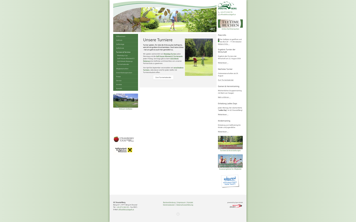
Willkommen (120, 36)
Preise (118, 76)
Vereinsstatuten (169, 205)
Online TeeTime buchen (230, 29)
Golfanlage (120, 44)
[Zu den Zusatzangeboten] (230, 161)
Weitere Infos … (224, 44)
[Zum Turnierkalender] (230, 142)
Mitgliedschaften (122, 69)
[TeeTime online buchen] (230, 23)
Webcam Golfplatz (125, 109)
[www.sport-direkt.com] (236, 206)
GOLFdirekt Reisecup (124, 61)
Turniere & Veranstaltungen (230, 150)
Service (118, 80)
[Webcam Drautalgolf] (125, 101)
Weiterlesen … (223, 63)
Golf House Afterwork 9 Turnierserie (169, 56)
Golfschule (120, 48)
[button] (178, 214)
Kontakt (119, 88)
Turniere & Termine (123, 52)
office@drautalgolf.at (228, 14)
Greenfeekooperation (124, 73)
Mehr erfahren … (224, 97)
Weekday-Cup (122, 55)
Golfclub (119, 40)
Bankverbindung (169, 202)
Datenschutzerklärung (184, 205)
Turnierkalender (123, 64)
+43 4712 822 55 (226, 12)
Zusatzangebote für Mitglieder (230, 169)
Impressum (181, 202)
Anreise (119, 84)
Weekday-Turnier (170, 54)
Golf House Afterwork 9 (125, 58)
